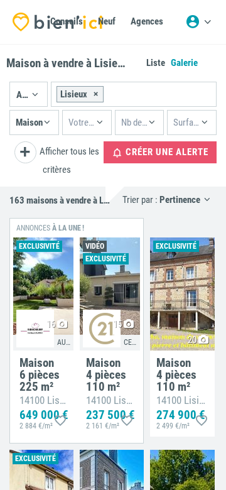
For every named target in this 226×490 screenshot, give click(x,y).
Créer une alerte (165, 152)
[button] (28, 94)
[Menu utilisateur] (198, 22)
